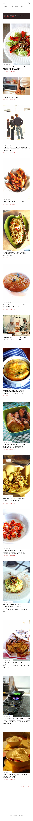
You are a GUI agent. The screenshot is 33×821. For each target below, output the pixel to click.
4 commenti (12, 614)
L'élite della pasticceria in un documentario (16, 338)
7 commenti (12, 503)
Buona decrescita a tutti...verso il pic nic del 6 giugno (16, 665)
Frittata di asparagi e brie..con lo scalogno (13, 392)
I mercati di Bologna (11, 6)
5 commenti (12, 152)
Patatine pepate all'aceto (15, 201)
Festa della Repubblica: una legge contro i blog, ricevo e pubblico (16, 721)
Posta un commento (14, 342)
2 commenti (12, 309)
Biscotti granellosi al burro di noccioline (14, 446)
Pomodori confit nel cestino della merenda (14, 552)
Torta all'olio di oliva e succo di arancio (14, 305)
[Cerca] (29, 3)
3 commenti (12, 71)
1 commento (12, 395)
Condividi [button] (5, 71)
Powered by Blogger (18, 815)
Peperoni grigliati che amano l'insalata (14, 67)
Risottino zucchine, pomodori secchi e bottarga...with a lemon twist (15, 608)
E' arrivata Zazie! (11, 97)
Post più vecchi (25, 786)
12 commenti (12, 99)
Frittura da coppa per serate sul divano (14, 499)
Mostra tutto (9, 16)
